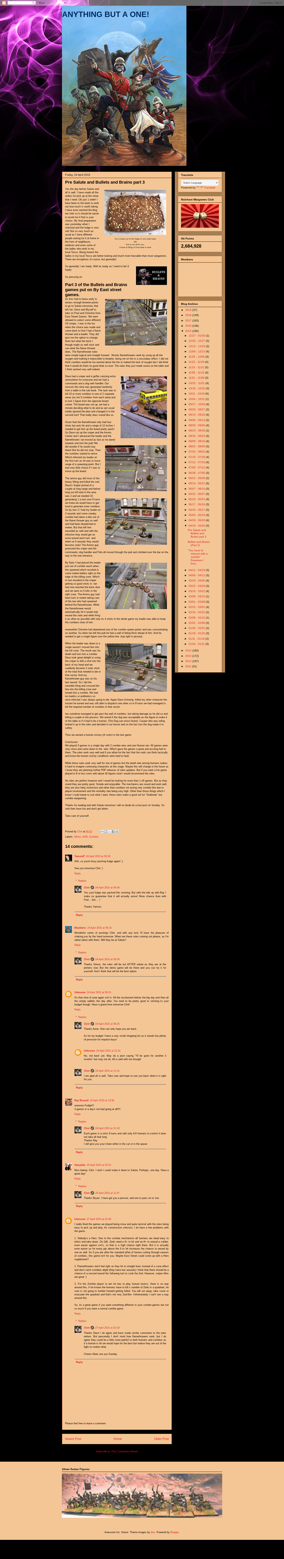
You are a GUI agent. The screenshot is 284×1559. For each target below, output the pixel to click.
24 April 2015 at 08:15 (99, 992)
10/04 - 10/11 (197, 399)
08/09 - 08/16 (197, 441)
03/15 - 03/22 (197, 591)
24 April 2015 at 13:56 (102, 1100)
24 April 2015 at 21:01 (108, 1050)
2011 (188, 666)
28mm (77, 836)
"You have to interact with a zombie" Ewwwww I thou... (198, 557)
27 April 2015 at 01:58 (99, 1219)
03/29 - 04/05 (197, 580)
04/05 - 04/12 (197, 575)
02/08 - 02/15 (197, 617)
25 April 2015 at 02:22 (99, 1164)
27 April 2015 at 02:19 (107, 1327)
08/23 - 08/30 (197, 430)
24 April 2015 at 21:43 (107, 1128)
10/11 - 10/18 (197, 393)
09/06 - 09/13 (197, 420)
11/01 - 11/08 (197, 377)
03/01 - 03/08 (197, 601)
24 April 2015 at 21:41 (107, 1070)
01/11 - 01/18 (197, 638)
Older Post (161, 1439)
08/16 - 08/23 (197, 435)
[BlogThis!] (106, 832)
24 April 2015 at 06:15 (99, 927)
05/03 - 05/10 (197, 515)
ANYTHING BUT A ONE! (105, 14)
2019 (188, 309)
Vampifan (80, 1164)
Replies (82, 880)
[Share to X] (109, 832)
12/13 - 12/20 (197, 346)
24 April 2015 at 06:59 (107, 959)
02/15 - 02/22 (197, 612)
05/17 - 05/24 (197, 504)
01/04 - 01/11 (197, 643)
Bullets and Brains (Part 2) (199, 543)
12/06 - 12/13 (197, 351)
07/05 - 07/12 (197, 467)
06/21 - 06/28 (197, 478)
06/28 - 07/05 (197, 472)
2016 (188, 325)
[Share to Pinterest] (117, 832)
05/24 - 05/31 (197, 499)
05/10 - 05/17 (197, 509)
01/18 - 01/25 (197, 633)
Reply (77, 873)
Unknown (80, 992)
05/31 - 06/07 (197, 493)
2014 (188, 650)
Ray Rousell (81, 1100)
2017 (188, 320)
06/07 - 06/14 (197, 488)
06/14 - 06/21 (197, 483)
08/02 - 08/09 (197, 446)
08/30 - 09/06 (197, 425)
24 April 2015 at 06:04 (107, 887)
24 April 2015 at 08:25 (107, 1023)
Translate (209, 187)
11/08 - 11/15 (197, 372)
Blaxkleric (80, 927)
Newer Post (73, 1439)
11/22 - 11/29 (197, 361)
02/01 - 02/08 (197, 622)
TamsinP (79, 856)
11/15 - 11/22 (197, 367)
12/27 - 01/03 (197, 335)
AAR (85, 836)
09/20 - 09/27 (197, 409)
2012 (188, 661)
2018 (188, 315)
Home (118, 1439)
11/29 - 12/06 (197, 356)
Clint (86, 887)
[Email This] (102, 832)
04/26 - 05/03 (197, 520)
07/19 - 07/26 (197, 457)
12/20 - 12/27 (197, 340)
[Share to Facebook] (113, 832)
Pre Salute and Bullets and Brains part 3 (197, 533)
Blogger (174, 1532)
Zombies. (94, 836)
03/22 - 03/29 (197, 585)
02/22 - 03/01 (197, 607)
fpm (153, 1532)
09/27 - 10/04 (197, 404)
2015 (188, 330)
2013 (188, 655)
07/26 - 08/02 (197, 451)
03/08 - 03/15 (197, 596)
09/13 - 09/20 (197, 414)
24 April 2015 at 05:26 (98, 856)
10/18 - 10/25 (197, 388)
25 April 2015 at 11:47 (107, 1193)
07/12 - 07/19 (197, 462)
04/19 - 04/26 (197, 525)
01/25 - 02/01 (197, 628)
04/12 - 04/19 (197, 570)
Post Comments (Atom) (124, 1451)
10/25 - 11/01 (197, 383)
